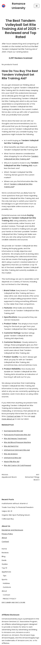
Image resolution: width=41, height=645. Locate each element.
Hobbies (6, 583)
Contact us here (13, 416)
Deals (4, 560)
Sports (4, 579)
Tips (4, 575)
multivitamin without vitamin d (14, 503)
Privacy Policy (7, 534)
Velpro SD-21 (7, 511)
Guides (5, 564)
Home (4, 549)
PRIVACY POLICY (9, 598)
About (4, 537)
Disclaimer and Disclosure (12, 530)
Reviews (5, 552)
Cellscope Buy (8, 519)
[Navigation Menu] (36, 6)
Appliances (6, 572)
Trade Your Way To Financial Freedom (17, 507)
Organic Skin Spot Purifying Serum (16, 515)
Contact (5, 541)
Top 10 (4, 568)
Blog (3, 556)
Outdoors (7, 587)
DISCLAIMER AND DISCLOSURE (13, 602)
